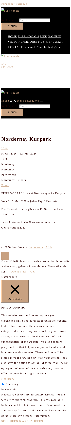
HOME (12, 36)
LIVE (43, 36)
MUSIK (43, 41)
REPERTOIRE (27, 41)
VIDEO (13, 41)
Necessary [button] (7, 378)
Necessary (12, 384)
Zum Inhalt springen (14, 3)
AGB (48, 247)
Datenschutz (18, 271)
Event (5, 185)
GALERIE (54, 36)
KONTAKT (15, 47)
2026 (4, 148)
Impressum (36, 247)
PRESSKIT (56, 41)
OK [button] (32, 271)
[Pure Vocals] (10, 10)
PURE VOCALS (28, 36)
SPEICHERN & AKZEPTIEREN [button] (22, 421)
